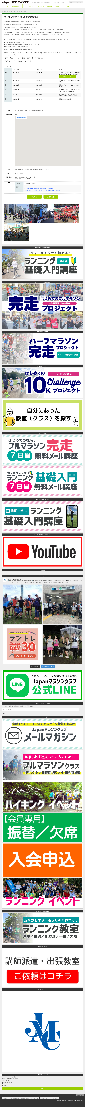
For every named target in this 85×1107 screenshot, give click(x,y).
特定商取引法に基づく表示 (14, 1098)
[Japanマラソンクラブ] (42, 1071)
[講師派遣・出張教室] (42, 986)
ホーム (6, 6)
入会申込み (50, 197)
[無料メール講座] (42, 464)
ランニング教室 (15, 6)
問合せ (42, 1088)
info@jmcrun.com (11, 1084)
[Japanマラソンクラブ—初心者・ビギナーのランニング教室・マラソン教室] (15, 3)
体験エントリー (67, 76)
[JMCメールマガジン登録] (42, 748)
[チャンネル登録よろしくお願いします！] (42, 566)
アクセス (66, 6)
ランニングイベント (40, 6)
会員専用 (57, 6)
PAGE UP (80, 1095)
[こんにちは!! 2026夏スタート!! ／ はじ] (62, 644)
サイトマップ (79, 2)
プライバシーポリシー (54, 1098)
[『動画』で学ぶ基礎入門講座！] (42, 531)
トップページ (5, 12)
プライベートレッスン (28, 6)
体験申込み (34, 197)
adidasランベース (22, 169)
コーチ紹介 (36, 1098)
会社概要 (5, 1098)
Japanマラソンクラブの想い (26, 1098)
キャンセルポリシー (44, 1098)
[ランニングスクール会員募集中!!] (42, 943)
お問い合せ (72, 2)
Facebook (42, 570)
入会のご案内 (49, 6)
